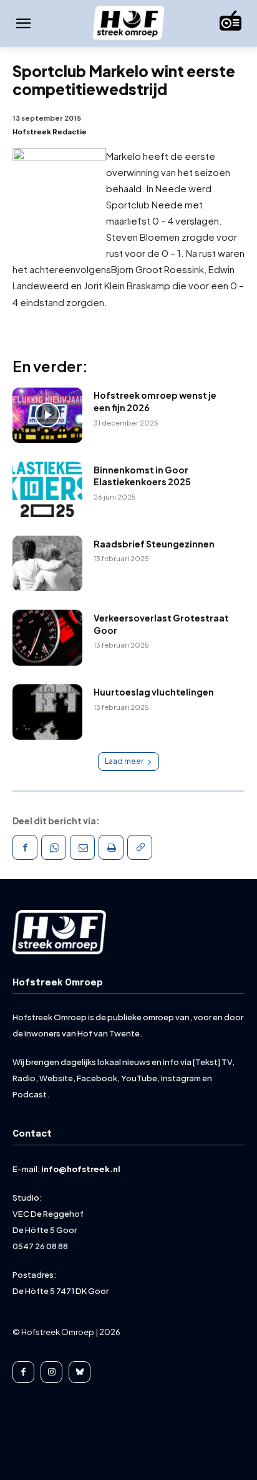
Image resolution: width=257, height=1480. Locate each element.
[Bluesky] (79, 1372)
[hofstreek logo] (128, 23)
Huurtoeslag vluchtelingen (154, 691)
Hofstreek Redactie (49, 132)
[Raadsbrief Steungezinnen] (47, 563)
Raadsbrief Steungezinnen (154, 543)
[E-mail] (82, 847)
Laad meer (124, 761)
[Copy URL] (139, 847)
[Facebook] (24, 847)
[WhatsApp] (53, 847)
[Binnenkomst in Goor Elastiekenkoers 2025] (47, 489)
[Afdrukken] (111, 847)
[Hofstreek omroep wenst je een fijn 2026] (47, 415)
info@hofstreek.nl (80, 1169)
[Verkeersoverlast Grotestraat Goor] (47, 637)
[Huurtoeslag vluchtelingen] (47, 712)
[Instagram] (51, 1372)
